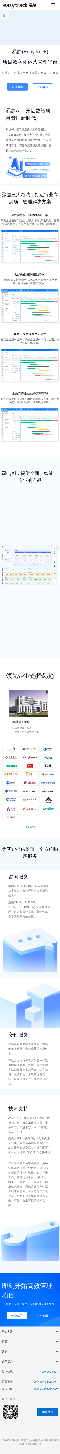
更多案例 (30, 826)
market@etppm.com (46, 1389)
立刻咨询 (42, 87)
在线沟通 (43, 1316)
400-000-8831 (49, 1371)
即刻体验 (17, 87)
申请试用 (47, 1412)
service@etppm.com (46, 1381)
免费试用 (16, 1315)
